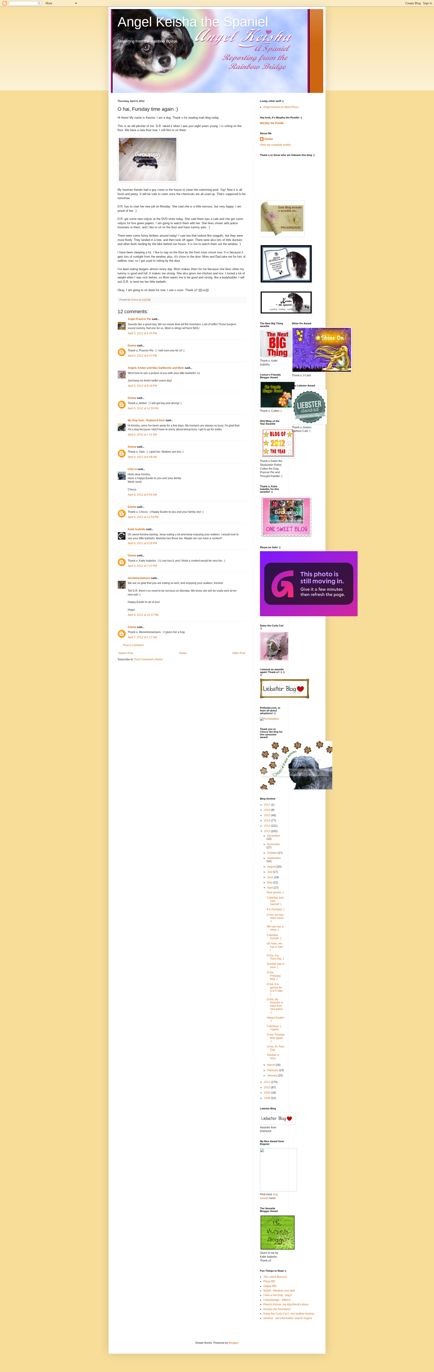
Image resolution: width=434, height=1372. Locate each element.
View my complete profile (275, 144)
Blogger (233, 1342)
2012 (267, 831)
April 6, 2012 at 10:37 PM (143, 615)
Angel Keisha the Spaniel (193, 21)
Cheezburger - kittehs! (276, 1299)
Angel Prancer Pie (139, 319)
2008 (267, 1098)
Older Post (238, 653)
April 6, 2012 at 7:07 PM (142, 565)
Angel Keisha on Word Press (281, 107)
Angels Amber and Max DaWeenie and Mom (156, 367)
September (274, 858)
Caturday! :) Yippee (274, 1028)
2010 (267, 1087)
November (273, 844)
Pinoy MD (269, 1281)
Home (182, 653)
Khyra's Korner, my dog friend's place (286, 1304)
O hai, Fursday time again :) (276, 1038)
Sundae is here (273, 1056)
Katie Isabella (136, 529)
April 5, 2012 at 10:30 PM (143, 408)
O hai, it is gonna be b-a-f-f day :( (275, 989)
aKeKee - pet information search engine (287, 1318)
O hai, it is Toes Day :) (275, 957)
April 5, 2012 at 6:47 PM (142, 355)
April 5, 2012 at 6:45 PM (142, 333)
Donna (132, 345)
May (270, 882)
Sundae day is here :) (275, 965)
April (270, 887)
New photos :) (275, 892)
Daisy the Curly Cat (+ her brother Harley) (288, 1313)
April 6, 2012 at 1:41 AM (142, 434)
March (271, 1064)
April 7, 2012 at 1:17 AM (142, 637)
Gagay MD (269, 1286)
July (270, 871)
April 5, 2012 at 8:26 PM (142, 385)
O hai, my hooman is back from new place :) (275, 1006)
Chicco (132, 469)
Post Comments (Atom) (148, 659)
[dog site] (278, 1190)
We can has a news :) (275, 928)
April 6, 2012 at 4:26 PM (142, 543)
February (273, 1070)
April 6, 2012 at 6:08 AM (142, 457)
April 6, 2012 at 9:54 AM (142, 494)
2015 (267, 815)
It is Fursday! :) (275, 909)
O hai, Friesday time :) (274, 976)
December (273, 835)
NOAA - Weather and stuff (279, 1290)
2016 (267, 810)
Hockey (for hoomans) (276, 1309)
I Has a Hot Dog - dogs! (277, 1295)
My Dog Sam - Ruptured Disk (146, 420)
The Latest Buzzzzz (275, 1276)
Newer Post (126, 653)
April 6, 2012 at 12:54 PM (143, 517)
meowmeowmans (139, 578)
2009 (267, 1092)
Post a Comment (133, 645)
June (270, 877)
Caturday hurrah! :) (274, 937)
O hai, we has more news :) (275, 918)
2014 (267, 820)
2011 (267, 1082)
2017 (267, 804)
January (272, 1075)
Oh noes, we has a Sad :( (275, 947)
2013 (267, 825)
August (271, 866)
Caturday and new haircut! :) (275, 901)
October (272, 852)
